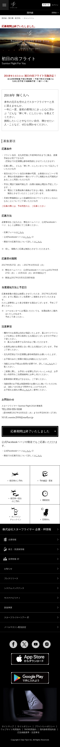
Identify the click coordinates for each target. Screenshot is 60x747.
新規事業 (8, 607)
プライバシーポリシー (45, 726)
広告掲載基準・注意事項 (28, 732)
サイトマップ (8, 726)
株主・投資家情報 (16, 549)
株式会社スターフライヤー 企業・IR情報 (26, 529)
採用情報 (12, 559)
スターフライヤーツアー (15, 617)
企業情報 (12, 539)
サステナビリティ (12, 598)
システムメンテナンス (14, 588)
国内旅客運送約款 (48, 729)
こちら (21, 232)
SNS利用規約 (30, 729)
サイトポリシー (24, 726)
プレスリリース (11, 578)
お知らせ (8, 569)
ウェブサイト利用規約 (11, 729)
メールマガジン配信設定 (15, 627)
